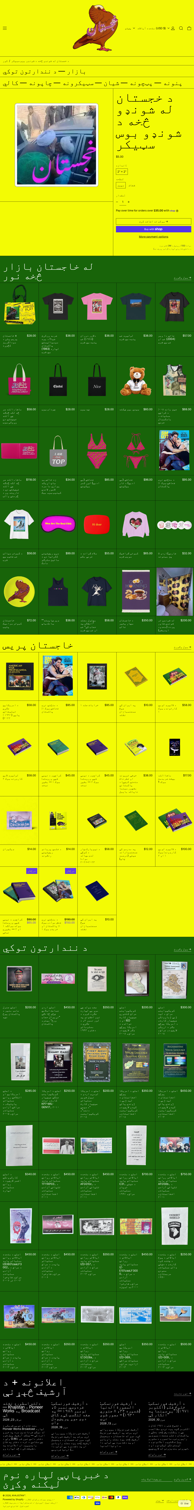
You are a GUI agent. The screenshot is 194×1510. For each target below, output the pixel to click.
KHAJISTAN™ (18, 1495)
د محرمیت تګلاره (10, 1502)
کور (5, 60)
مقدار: (120, 195)
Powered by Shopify (13, 1499)
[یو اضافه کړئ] (128, 202)
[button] (181, 28)
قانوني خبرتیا (10, 1506)
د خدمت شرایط (27, 1502)
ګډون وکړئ (181, 1479)
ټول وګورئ (181, 277)
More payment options (153, 236)
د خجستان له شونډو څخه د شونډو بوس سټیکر (40, 60)
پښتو (128, 28)
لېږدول (39, 1502)
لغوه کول (24, 1506)
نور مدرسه (181, 1393)
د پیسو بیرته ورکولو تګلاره (39, 1499)
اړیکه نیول (50, 1502)
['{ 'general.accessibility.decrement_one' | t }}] (117, 202)
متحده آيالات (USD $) (152, 28)
